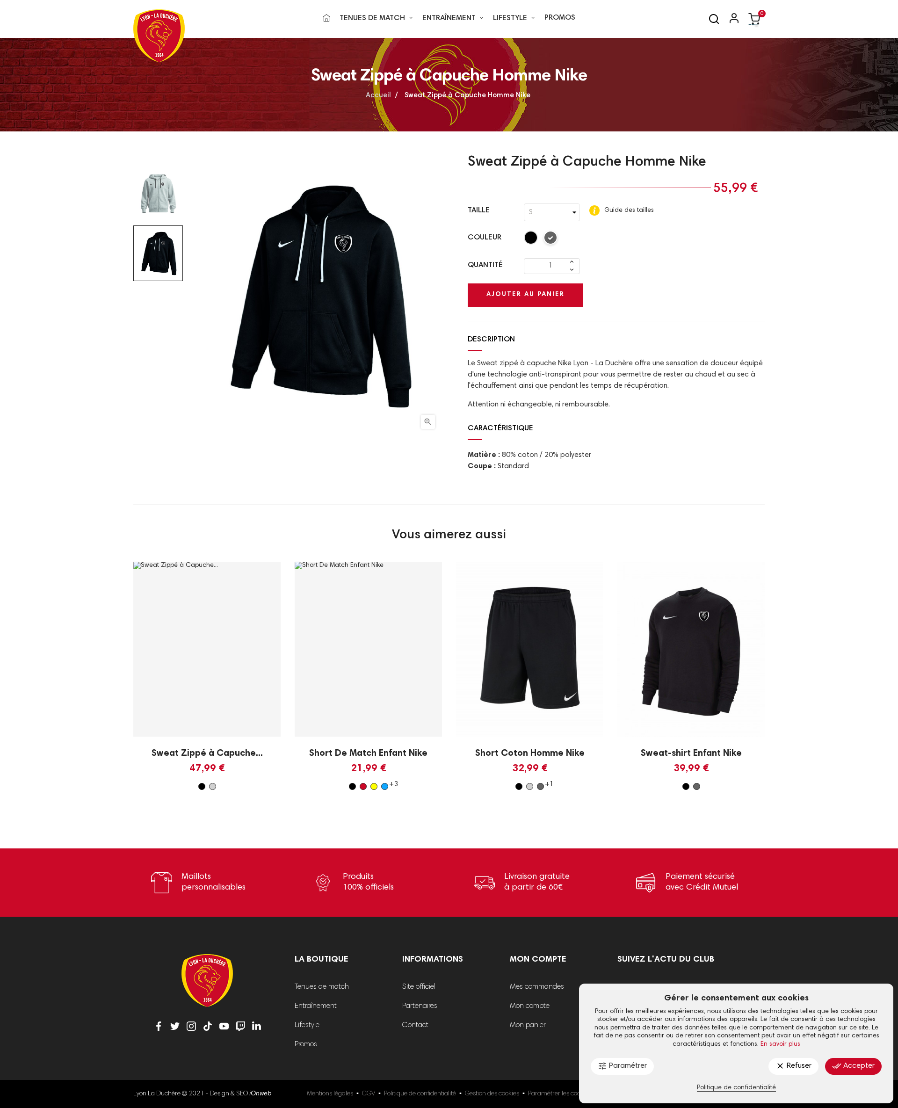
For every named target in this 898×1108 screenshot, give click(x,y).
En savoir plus (780, 1044)
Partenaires (419, 1006)
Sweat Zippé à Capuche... (207, 753)
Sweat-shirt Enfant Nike (691, 753)
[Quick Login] (730, 19)
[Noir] (531, 240)
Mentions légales (330, 1094)
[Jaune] (373, 786)
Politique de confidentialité (420, 1094)
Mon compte (530, 1006)
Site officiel (418, 987)
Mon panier (528, 1025)
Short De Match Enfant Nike (368, 753)
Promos (306, 1044)
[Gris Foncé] (550, 240)
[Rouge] (363, 786)
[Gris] (212, 786)
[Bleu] (384, 786)
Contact (415, 1025)
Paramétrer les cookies (559, 1094)
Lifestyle (307, 1025)
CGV (368, 1094)
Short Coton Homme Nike (530, 753)
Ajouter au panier (525, 294)
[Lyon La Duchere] (207, 987)
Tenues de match (322, 987)
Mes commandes (537, 987)
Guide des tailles (628, 210)
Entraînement (316, 1006)
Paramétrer (622, 1066)
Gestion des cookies (492, 1094)
